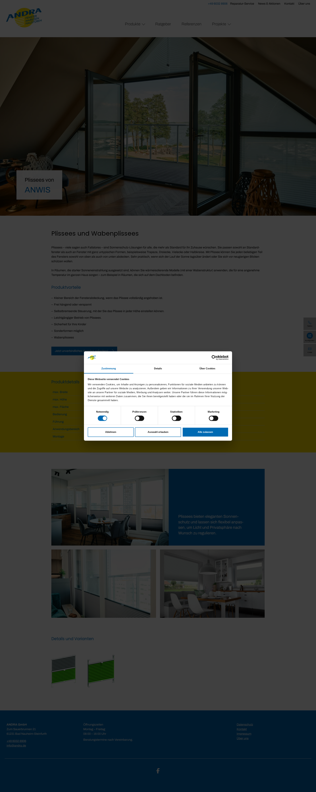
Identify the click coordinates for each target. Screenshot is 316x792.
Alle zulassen (205, 432)
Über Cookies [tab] (207, 368)
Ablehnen (110, 432)
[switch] (139, 418)
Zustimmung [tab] (108, 368)
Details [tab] (158, 368)
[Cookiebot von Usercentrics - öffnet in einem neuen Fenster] (214, 357)
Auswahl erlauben (158, 432)
